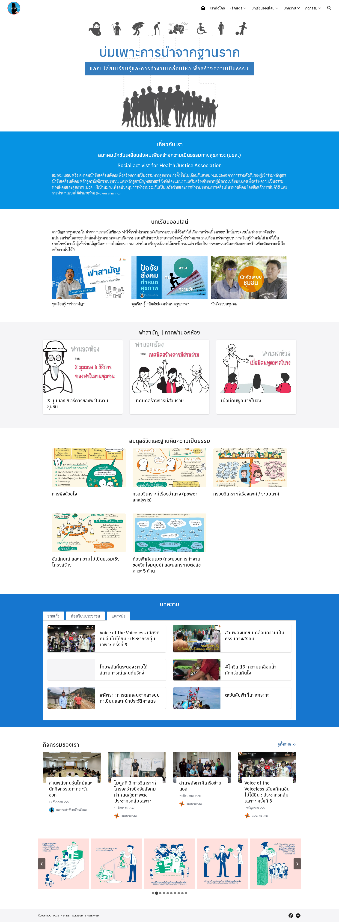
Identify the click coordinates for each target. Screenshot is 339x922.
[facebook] (291, 915)
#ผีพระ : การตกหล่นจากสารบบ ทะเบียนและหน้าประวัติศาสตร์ (130, 698)
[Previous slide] (41, 863)
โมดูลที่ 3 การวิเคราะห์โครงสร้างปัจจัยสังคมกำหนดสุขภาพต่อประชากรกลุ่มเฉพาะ (135, 792)
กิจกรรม (311, 8)
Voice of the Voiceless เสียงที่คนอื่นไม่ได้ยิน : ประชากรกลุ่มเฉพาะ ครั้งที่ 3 (130, 639)
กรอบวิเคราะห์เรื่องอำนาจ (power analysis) (165, 497)
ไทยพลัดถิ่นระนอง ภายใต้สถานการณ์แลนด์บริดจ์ (124, 670)
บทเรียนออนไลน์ (263, 8)
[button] (45, 74)
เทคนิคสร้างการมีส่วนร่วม (159, 400)
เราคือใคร (217, 8)
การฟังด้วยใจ (64, 494)
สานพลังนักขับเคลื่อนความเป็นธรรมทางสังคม (254, 636)
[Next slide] (297, 863)
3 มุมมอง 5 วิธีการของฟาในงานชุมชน (77, 403)
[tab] (53, 616)
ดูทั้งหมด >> (287, 744)
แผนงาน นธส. (130, 816)
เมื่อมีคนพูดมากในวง (241, 400)
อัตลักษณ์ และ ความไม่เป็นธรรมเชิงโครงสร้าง (85, 562)
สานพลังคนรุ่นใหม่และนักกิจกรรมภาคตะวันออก (70, 789)
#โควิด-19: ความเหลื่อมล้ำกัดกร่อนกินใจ (251, 670)
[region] (169, 73)
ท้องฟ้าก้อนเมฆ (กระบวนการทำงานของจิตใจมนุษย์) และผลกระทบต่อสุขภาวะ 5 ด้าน (167, 565)
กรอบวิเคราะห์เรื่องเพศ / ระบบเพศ (246, 494)
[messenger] (298, 915)
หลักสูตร (235, 8)
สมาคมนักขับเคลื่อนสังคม (71, 810)
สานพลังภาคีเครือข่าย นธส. (200, 786)
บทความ (290, 8)
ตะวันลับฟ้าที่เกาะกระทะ (247, 695)
